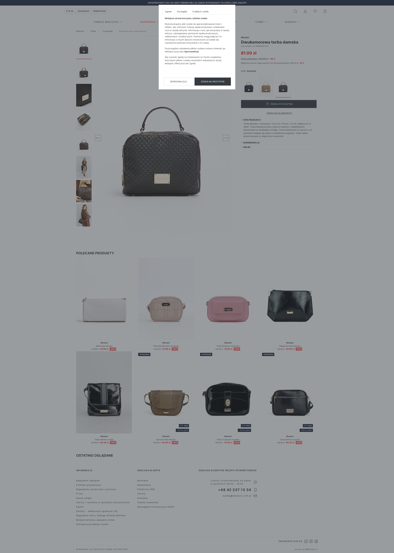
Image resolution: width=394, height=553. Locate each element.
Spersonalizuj (178, 81)
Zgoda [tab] (168, 11)
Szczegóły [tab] (182, 11)
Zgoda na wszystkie (213, 81)
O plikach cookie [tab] (200, 11)
